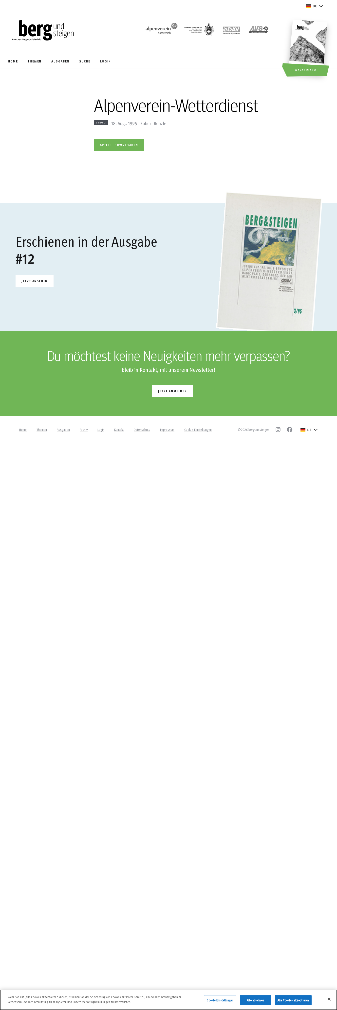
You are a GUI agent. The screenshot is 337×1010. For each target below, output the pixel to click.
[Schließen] (329, 999)
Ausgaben (63, 429)
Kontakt (119, 429)
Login (100, 429)
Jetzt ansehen (34, 280)
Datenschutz (142, 429)
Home (23, 429)
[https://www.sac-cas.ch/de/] (199, 31)
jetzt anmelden (172, 391)
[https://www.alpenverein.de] (231, 31)
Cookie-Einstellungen (198, 429)
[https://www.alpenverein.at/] (161, 31)
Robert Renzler (154, 123)
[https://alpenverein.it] (258, 31)
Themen (42, 429)
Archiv (84, 429)
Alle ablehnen (255, 1000)
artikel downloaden (119, 144)
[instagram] (278, 430)
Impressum (167, 429)
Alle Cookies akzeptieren (293, 1000)
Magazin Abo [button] (305, 69)
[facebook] (290, 430)
